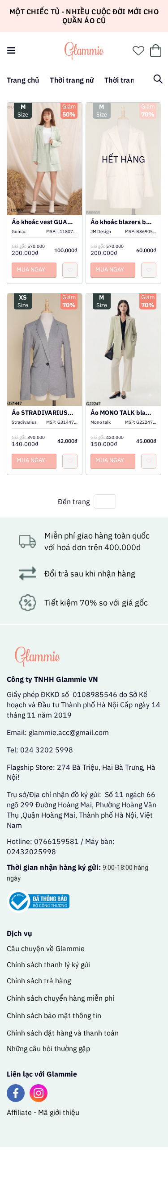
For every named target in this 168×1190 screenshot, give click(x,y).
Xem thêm (45, 150)
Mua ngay (31, 269)
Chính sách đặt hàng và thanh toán (63, 1032)
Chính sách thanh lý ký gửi (48, 964)
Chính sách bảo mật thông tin (54, 1015)
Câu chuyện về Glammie (46, 948)
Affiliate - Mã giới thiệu (43, 1112)
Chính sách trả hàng (39, 980)
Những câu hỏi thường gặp (48, 1048)
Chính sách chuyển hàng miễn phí (60, 998)
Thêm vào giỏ (44, 170)
